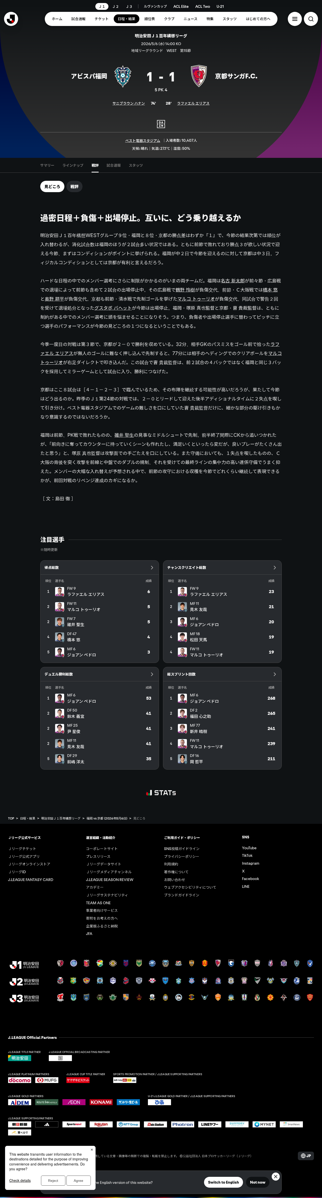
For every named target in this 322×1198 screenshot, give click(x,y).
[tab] (47, 165)
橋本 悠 (270, 290)
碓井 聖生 (124, 435)
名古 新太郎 (233, 281)
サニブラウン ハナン (128, 103)
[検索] (311, 19)
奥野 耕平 (54, 299)
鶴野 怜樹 (185, 290)
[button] (295, 19)
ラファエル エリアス (193, 103)
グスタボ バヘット (113, 308)
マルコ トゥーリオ (196, 299)
